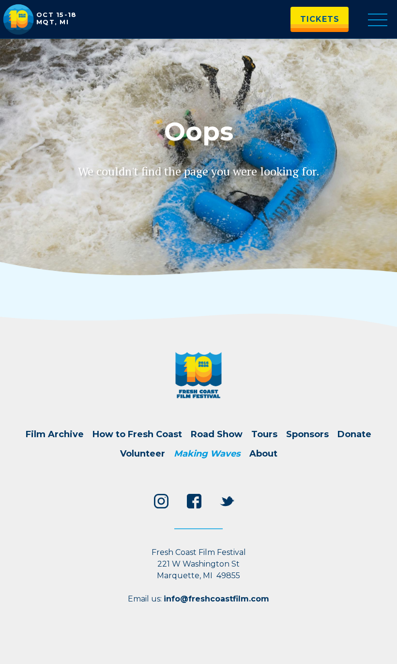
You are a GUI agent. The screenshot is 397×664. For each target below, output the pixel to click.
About (263, 453)
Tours (264, 434)
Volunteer (142, 453)
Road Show (217, 434)
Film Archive (55, 434)
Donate (354, 434)
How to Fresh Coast (137, 434)
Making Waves (207, 453)
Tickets (319, 19)
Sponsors (307, 434)
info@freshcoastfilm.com (216, 598)
